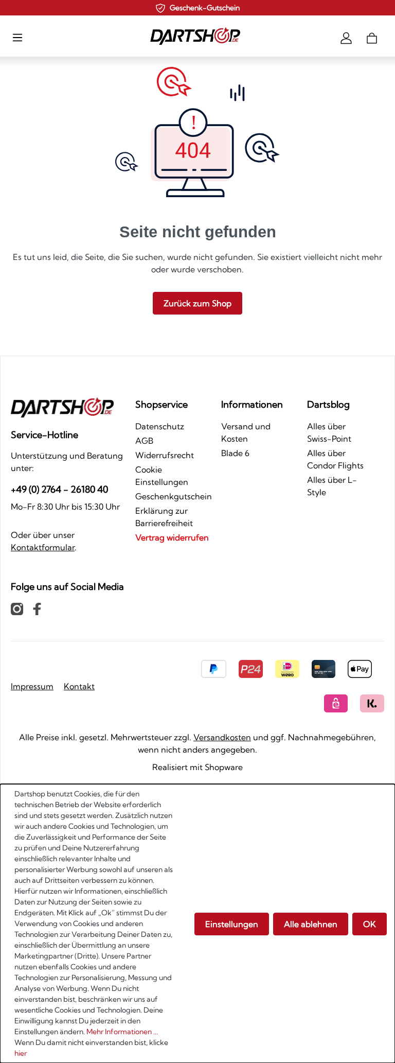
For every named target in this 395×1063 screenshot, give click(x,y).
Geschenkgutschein (173, 496)
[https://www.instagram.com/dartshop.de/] (17, 608)
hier (20, 1053)
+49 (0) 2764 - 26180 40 (59, 489)
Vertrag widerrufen (172, 537)
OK (369, 924)
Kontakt (79, 686)
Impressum (32, 686)
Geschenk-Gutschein (205, 7)
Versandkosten (222, 737)
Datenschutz (159, 426)
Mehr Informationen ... (122, 1031)
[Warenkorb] (372, 37)
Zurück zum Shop (197, 303)
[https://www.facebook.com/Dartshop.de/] (37, 608)
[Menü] (17, 37)
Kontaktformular (43, 547)
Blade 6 (235, 453)
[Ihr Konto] (346, 37)
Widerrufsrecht (164, 455)
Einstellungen (231, 924)
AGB (144, 440)
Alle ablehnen (310, 924)
